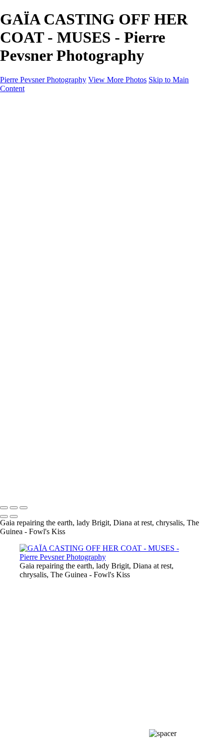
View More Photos (117, 79)
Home (29, 122)
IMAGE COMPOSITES (58, 130)
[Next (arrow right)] (14, 516)
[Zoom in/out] (23, 507)
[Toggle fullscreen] (14, 507)
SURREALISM (64, 166)
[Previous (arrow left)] (4, 516)
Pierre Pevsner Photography (43, 79)
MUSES (52, 183)
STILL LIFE (59, 157)
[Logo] (47, 105)
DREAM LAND (66, 148)
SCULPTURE (62, 175)
